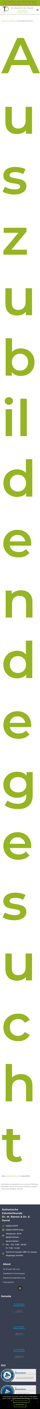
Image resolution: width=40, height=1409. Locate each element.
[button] (37, 9)
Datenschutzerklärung (14, 1278)
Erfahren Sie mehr (21, 1400)
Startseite (4, 21)
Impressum (8, 1282)
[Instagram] (20, 1288)
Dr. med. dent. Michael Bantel (19, 1305)
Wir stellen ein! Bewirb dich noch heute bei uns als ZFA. (20, 2)
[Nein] (38, 1402)
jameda (22, 1312)
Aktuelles (12, 21)
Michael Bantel (11, 1176)
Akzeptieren (20, 1405)
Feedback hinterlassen (14, 1273)
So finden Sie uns (11, 1269)
